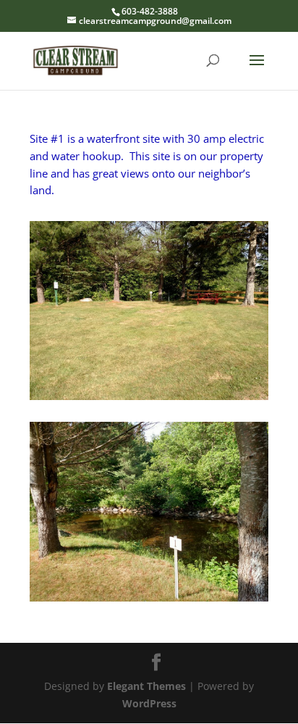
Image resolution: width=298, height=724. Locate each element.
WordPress (149, 703)
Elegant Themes (146, 686)
